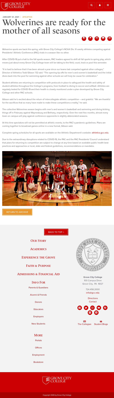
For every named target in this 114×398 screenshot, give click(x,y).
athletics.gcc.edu (100, 132)
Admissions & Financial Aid (38, 274)
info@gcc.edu (92, 292)
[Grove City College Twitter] (86, 308)
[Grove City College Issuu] (105, 308)
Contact (93, 301)
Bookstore (38, 362)
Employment (38, 355)
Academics (38, 249)
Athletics (27, 17)
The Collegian (84, 324)
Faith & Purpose (38, 265)
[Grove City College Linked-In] (96, 312)
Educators (38, 309)
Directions (93, 298)
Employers (38, 316)
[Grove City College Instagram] (92, 308)
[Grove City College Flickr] (90, 312)
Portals (38, 340)
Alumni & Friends (38, 294)
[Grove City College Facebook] (79, 308)
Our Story (38, 240)
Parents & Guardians (38, 287)
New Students (38, 323)
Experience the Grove (38, 257)
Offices (38, 347)
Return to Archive (17, 212)
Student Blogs (101, 324)
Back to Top (55, 232)
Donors (38, 302)
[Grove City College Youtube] (99, 308)
